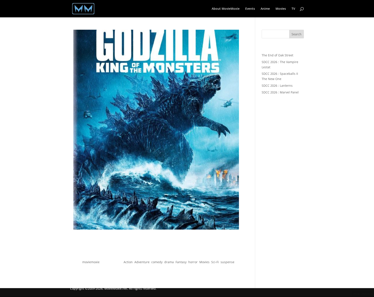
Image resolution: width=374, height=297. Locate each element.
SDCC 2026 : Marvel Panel (280, 92)
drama (169, 262)
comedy (157, 262)
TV (293, 9)
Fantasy (181, 262)
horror (193, 262)
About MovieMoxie (226, 9)
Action (128, 262)
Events (250, 9)
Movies (281, 9)
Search (296, 34)
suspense (227, 262)
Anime (265, 9)
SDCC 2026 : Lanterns (277, 85)
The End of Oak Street (277, 55)
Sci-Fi (215, 262)
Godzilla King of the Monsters (156, 254)
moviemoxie (91, 262)
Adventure (142, 262)
